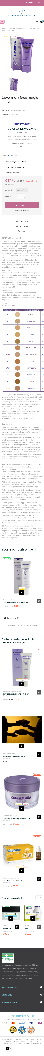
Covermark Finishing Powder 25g (16, 818)
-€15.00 (6, 558)
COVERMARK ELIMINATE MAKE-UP (16, 694)
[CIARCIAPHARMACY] (22, 12)
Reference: (6, 114)
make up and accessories (12, 691)
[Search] (33, 22)
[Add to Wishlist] (21, 592)
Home (5, 926)
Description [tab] (22, 221)
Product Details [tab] (22, 226)
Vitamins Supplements (11, 878)
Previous (37, 897)
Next (40, 897)
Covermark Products (19, 110)
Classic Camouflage (10, 816)
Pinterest (15, 155)
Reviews (22, 231)
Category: (6, 110)
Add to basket (22, 205)
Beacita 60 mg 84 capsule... (29, 931)
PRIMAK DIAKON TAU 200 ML (8, 928)
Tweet (12, 155)
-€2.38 (6, 906)
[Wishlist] (37, 22)
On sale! (37, 650)
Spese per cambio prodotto (14, 756)
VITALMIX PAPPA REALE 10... (13, 881)
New (27, 906)
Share (8, 155)
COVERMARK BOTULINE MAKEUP (15, 603)
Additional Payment (10, 753)
